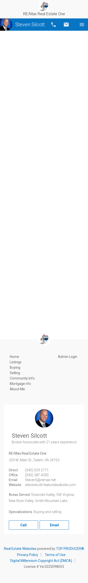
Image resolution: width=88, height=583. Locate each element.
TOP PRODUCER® (70, 549)
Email (66, 24)
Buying (15, 367)
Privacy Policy (27, 555)
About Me (17, 389)
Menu (82, 24)
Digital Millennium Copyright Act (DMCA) (41, 561)
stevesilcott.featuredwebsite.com (50, 485)
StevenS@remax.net (40, 480)
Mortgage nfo (20, 384)
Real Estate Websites (20, 549)
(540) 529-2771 (37, 470)
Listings (16, 362)
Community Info (22, 378)
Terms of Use (55, 555)
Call (53, 24)
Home (14, 357)
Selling (15, 373)
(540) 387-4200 (37, 475)
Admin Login (67, 357)
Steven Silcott (30, 24)
